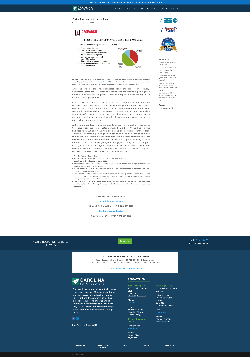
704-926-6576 (162, 312)
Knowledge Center (146, 8)
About (118, 8)
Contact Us (125, 241)
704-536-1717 (203, 240)
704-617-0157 (133, 328)
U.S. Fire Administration (97, 82)
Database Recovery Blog (166, 108)
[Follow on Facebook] (73, 318)
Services (129, 8)
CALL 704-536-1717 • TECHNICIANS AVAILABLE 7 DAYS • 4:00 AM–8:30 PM (125, 2)
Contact (161, 8)
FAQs (172, 8)
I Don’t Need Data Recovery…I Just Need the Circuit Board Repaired (168, 77)
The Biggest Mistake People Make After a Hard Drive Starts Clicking (168, 70)
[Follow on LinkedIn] (77, 318)
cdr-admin (79, 23)
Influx (83, 354)
